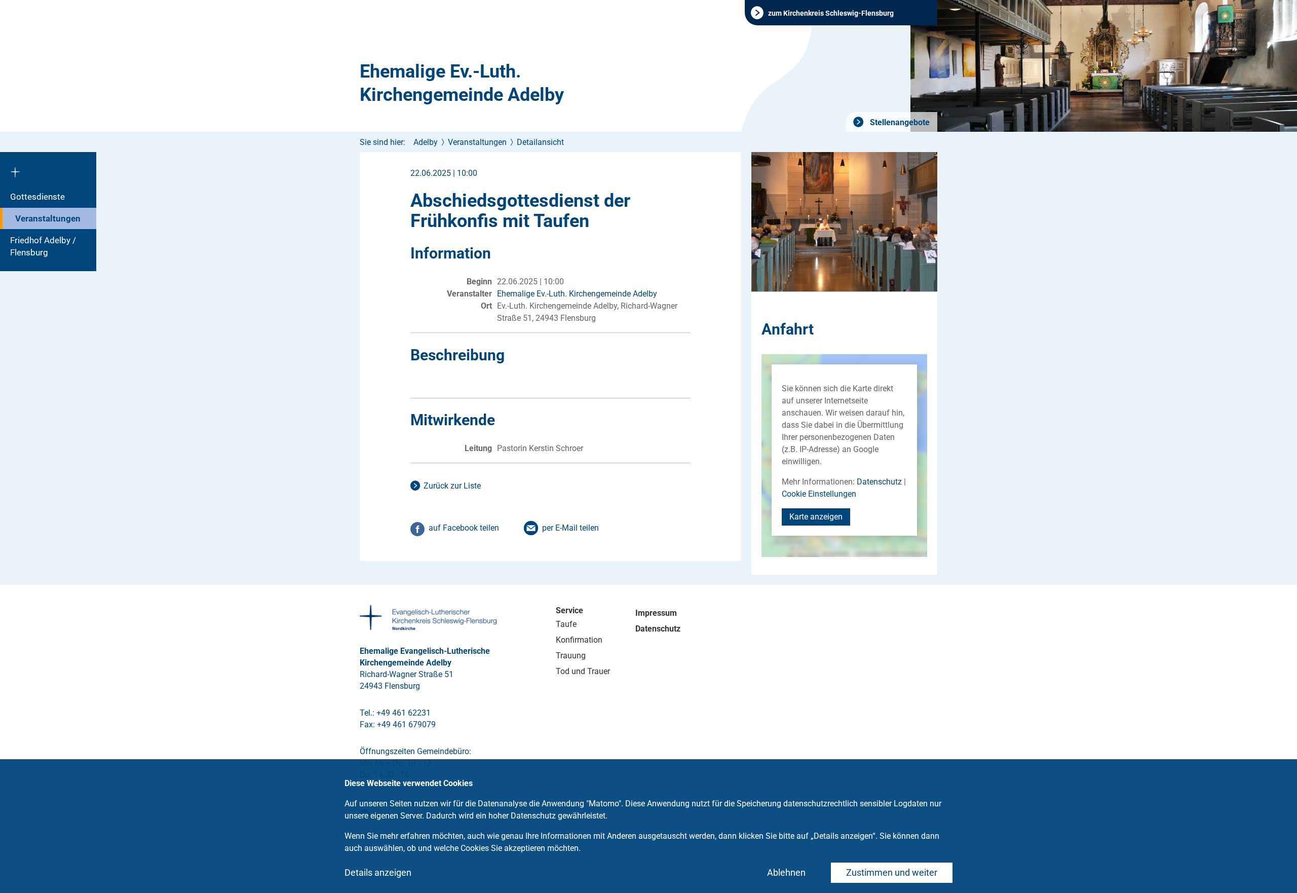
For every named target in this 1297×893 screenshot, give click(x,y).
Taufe (566, 624)
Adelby (425, 142)
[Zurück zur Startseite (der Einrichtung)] (48, 168)
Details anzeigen (378, 872)
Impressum (656, 613)
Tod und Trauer (583, 671)
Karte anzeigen (816, 517)
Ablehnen (786, 872)
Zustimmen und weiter (891, 872)
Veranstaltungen (48, 218)
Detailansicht (540, 142)
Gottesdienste (37, 197)
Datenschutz (879, 482)
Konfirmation (579, 640)
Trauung (571, 655)
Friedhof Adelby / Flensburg (43, 246)
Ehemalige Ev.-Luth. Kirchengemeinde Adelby (462, 83)
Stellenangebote (899, 122)
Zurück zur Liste (452, 486)
